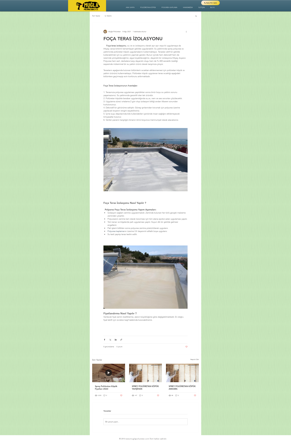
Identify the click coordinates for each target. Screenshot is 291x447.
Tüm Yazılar (96, 16)
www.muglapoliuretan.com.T (138, 439)
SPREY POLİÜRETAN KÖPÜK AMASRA (182, 387)
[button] (148, 7)
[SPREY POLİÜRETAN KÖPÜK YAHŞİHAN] (145, 373)
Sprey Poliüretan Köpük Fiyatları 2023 (106, 387)
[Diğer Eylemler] (186, 31)
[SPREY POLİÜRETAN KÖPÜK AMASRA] (182, 373)
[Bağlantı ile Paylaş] (121, 340)
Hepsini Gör (194, 359)
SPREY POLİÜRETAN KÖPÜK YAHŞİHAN (145, 387)
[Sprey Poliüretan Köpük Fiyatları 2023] (108, 373)
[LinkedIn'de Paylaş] (116, 340)
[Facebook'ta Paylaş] (104, 340)
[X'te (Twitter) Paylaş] (110, 340)
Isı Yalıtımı (108, 16)
